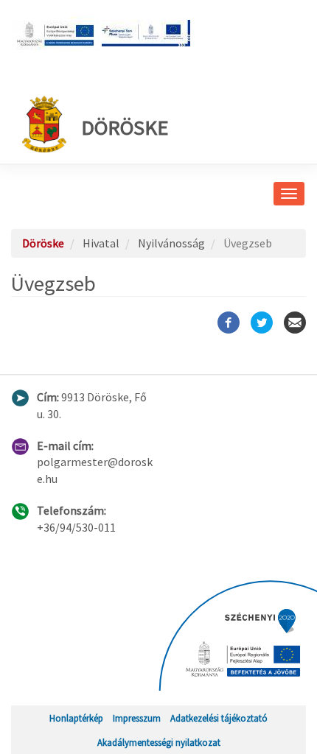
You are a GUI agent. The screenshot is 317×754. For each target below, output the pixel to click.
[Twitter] (262, 322)
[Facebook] (228, 322)
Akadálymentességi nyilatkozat (158, 742)
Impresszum (137, 718)
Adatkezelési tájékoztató (219, 718)
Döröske (124, 127)
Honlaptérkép (76, 718)
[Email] (295, 322)
